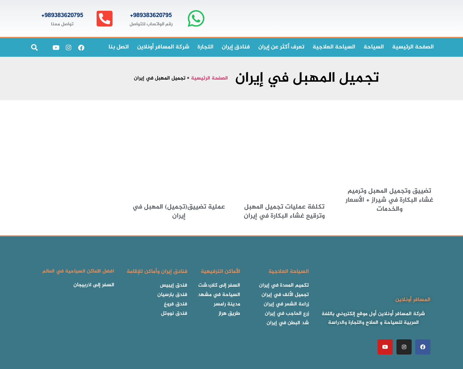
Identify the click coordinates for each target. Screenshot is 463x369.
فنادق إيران (236, 47)
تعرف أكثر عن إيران (281, 47)
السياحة (374, 47)
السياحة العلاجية (334, 47)
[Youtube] (56, 47)
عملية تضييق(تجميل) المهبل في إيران (178, 212)
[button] (34, 47)
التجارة (205, 47)
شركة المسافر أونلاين (163, 47)
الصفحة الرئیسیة (413, 47)
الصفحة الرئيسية (209, 78)
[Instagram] (68, 47)
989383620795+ (151, 15)
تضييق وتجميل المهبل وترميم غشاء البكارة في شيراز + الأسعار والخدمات (389, 200)
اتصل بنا (119, 47)
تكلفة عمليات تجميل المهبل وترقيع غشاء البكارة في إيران (284, 212)
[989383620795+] (195, 18)
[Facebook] (81, 47)
